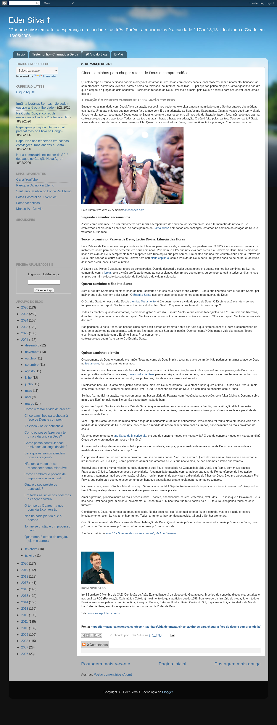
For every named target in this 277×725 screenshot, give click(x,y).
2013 (25, 608)
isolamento (92, 363)
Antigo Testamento (144, 301)
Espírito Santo (142, 294)
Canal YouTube (27, 179)
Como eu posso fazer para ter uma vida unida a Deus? (45, 434)
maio (29, 390)
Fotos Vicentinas (28, 203)
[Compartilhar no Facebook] (95, 635)
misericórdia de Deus (141, 374)
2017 (25, 583)
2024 (25, 320)
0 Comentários (97, 645)
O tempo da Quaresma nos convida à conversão (43, 507)
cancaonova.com (133, 210)
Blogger (167, 692)
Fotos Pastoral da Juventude (36, 197)
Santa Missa (161, 228)
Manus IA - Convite (29, 209)
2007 (25, 647)
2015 (25, 596)
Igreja (107, 272)
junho (29, 384)
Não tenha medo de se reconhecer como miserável (45, 465)
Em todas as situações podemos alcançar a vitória (47, 497)
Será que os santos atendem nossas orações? (44, 455)
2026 (25, 307)
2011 (25, 621)
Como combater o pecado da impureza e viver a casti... (45, 476)
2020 (25, 563)
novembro (32, 352)
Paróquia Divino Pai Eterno (35, 185)
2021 (25, 339)
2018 (25, 576)
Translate (49, 76)
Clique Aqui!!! (25, 92)
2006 (25, 654)
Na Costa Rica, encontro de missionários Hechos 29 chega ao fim (42, 115)
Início (21, 54)
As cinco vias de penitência (43, 426)
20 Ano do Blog (96, 54)
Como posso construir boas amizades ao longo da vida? (45, 445)
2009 (25, 634)
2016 (25, 589)
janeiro (30, 555)
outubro (31, 358)
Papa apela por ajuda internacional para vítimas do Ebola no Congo (40, 129)
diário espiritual (160, 258)
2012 (25, 615)
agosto (30, 371)
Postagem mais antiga (237, 663)
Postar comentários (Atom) (113, 674)
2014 (25, 602)
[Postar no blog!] (87, 635)
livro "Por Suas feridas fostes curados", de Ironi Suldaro (141, 533)
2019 (25, 570)
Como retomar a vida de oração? (47, 409)
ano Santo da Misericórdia (130, 435)
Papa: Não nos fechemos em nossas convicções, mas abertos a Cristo (42, 143)
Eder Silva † (30, 20)
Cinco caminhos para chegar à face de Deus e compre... (46, 417)
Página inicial (172, 663)
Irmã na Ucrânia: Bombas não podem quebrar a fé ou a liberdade (42, 105)
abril (28, 397)
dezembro (32, 345)
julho (28, 377)
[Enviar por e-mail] (83, 635)
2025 (25, 314)
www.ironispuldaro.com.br (104, 613)
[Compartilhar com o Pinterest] (100, 635)
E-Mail (118, 54)
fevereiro (31, 549)
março (30, 403)
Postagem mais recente (105, 663)
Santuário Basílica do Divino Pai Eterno (43, 191)
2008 (25, 641)
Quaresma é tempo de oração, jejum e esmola (46, 538)
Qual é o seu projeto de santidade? (40, 486)
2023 (25, 327)
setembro (32, 364)
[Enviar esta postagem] (171, 635)
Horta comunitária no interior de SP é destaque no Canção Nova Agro (42, 156)
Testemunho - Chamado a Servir (55, 54)
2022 (25, 333)
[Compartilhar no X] (91, 635)
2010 (25, 628)
